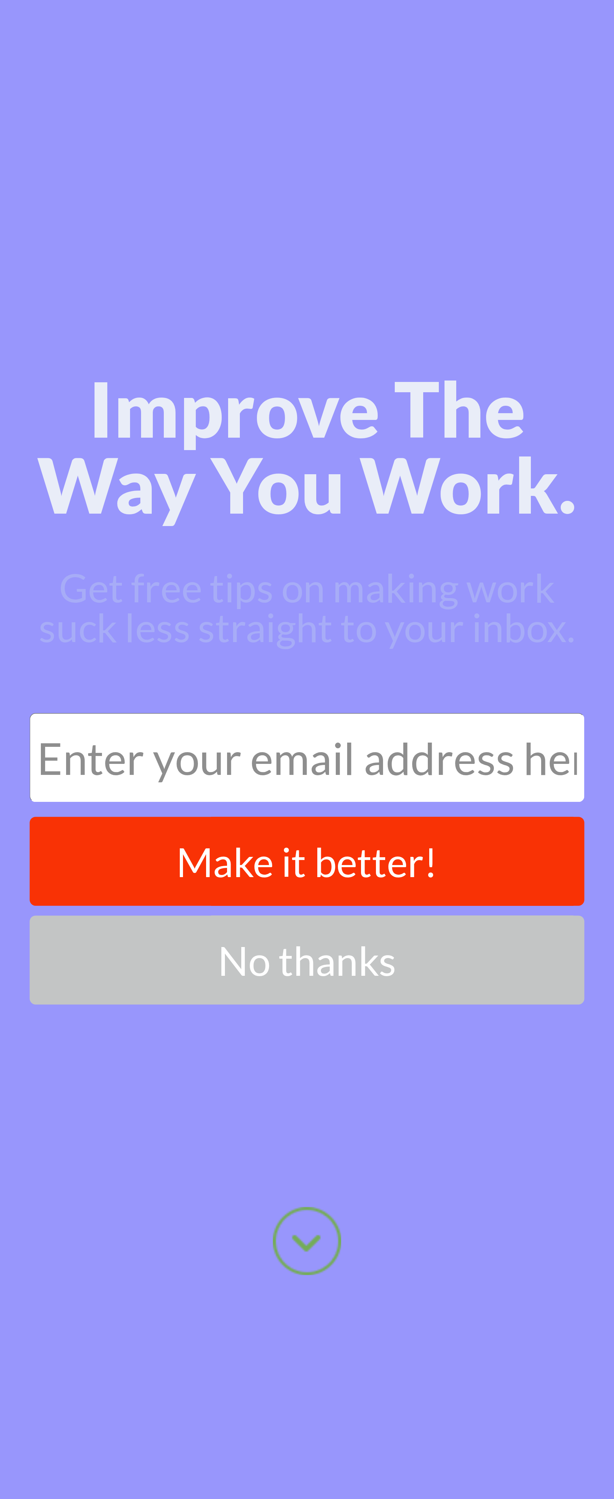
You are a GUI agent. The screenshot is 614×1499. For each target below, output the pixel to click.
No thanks (307, 960)
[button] (306, 446)
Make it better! (307, 861)
